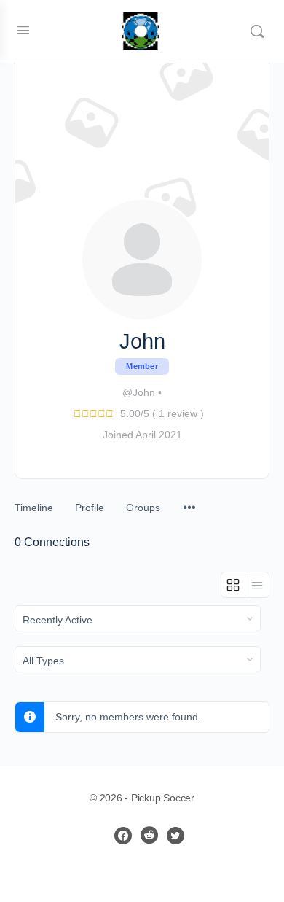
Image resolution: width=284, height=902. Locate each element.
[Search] (257, 31)
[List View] (257, 585)
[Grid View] (233, 585)
